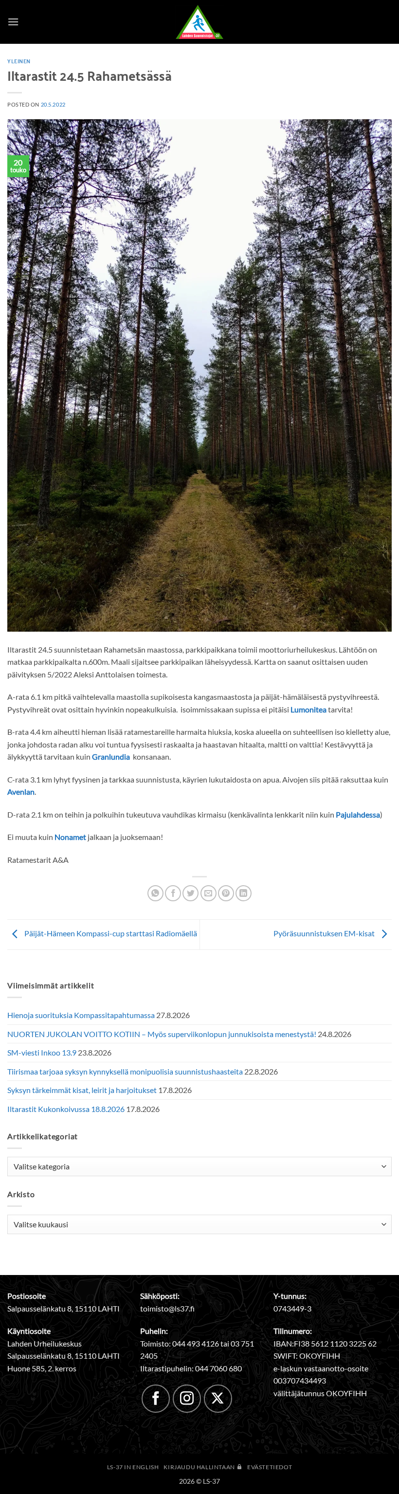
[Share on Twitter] (190, 893)
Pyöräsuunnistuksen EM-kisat (324, 933)
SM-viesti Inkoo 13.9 (41, 1052)
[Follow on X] (218, 1399)
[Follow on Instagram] (187, 1399)
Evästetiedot (269, 1467)
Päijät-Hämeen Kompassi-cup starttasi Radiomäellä (110, 933)
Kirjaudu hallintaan (199, 1467)
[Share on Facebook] (173, 893)
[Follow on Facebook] (156, 1399)
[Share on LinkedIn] (244, 893)
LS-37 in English (133, 1467)
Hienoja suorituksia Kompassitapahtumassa (81, 1015)
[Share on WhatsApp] (155, 893)
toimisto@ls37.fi (167, 1308)
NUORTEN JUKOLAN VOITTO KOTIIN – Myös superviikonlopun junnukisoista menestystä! (161, 1034)
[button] (13, 22)
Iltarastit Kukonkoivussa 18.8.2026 (66, 1108)
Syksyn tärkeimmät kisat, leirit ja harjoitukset (82, 1089)
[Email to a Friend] (208, 893)
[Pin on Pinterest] (226, 893)
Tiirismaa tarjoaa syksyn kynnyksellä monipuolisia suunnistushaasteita (125, 1071)
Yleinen (19, 60)
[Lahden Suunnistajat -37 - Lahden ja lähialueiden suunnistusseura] (199, 22)
